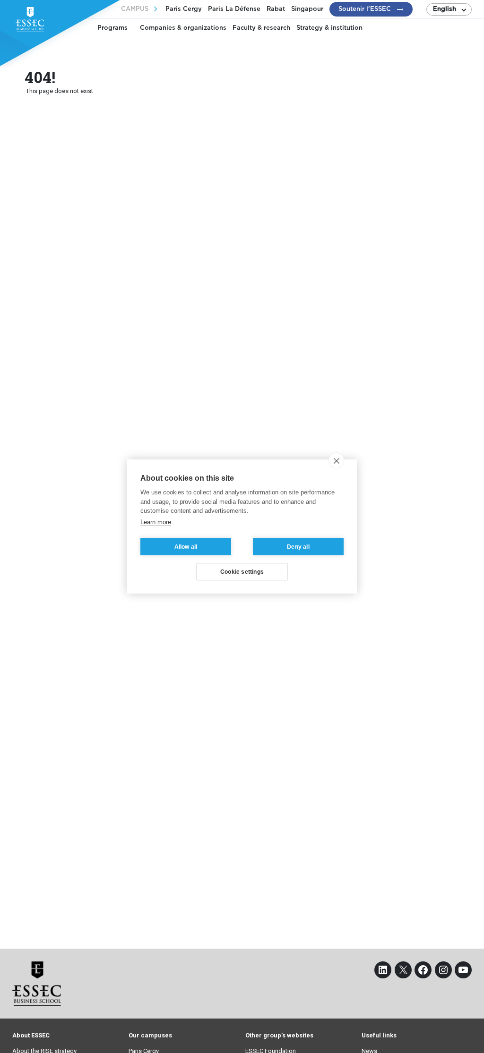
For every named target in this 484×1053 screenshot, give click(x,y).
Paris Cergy (183, 9)
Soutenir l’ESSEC (364, 9)
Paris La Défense (234, 9)
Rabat (276, 9)
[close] (336, 460)
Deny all (298, 546)
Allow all (186, 546)
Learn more (155, 522)
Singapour (307, 9)
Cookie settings (242, 572)
